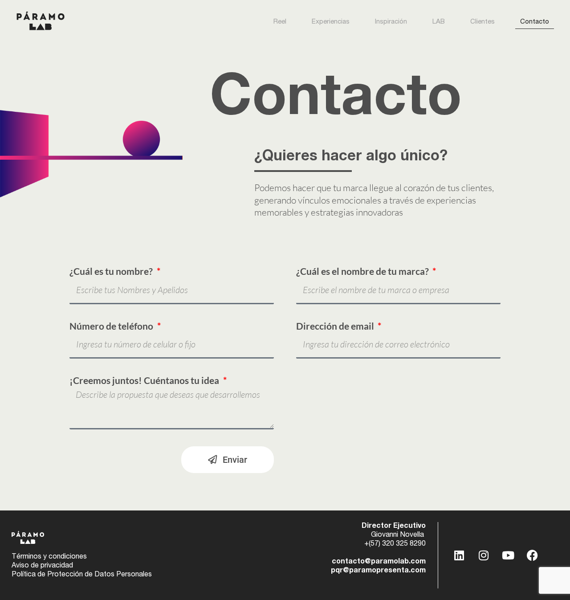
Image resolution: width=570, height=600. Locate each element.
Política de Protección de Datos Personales (82, 575)
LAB (438, 22)
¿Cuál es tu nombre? (112, 271)
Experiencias (331, 22)
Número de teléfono (112, 326)
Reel (279, 22)
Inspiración (391, 22)
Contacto (534, 22)
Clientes (482, 22)
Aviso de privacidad (42, 566)
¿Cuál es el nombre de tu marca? (363, 271)
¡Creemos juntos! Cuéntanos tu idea (145, 380)
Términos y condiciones (49, 557)
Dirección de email (336, 326)
